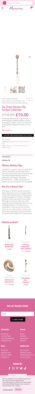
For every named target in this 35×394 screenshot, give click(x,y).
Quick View (9, 238)
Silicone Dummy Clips (13, 101)
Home (4, 99)
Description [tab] (6, 157)
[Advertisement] (17, 28)
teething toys (7, 209)
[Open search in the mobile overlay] (17, 3)
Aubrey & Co (10, 146)
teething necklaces (22, 209)
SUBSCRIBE (17, 319)
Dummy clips (14, 141)
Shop (9, 99)
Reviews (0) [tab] (6, 160)
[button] (2, 8)
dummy (17, 193)
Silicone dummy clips (21, 146)
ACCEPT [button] (18, 389)
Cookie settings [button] (8, 389)
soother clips (6, 148)
